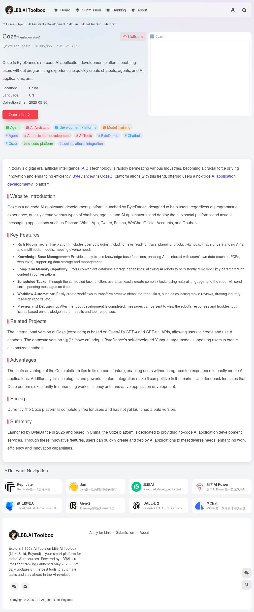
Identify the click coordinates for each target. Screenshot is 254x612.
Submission (125, 532)
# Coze (11, 143)
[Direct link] (59, 487)
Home (10, 24)
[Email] (25, 586)
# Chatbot (132, 135)
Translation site (27, 37)
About (144, 532)
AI (84, 168)
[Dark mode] (247, 585)
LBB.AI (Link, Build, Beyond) (54, 599)
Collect (135, 36)
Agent (21, 24)
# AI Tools (84, 135)
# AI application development (47, 135)
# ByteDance (108, 135)
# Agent (12, 135)
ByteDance (82, 176)
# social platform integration (81, 143)
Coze (105, 176)
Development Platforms (62, 24)
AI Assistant (36, 24)
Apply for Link (100, 532)
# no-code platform (38, 143)
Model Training (91, 24)
